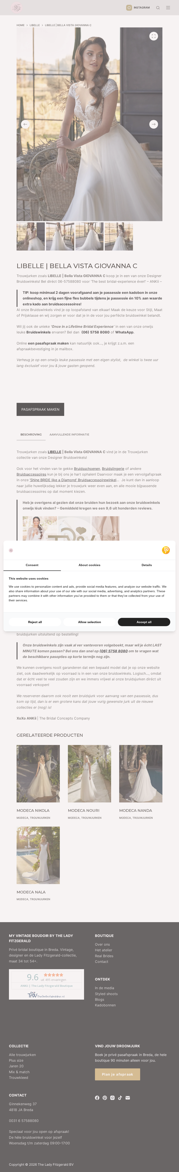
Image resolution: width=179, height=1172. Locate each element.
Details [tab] (147, 565)
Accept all (144, 622)
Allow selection (89, 622)
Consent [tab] (32, 565)
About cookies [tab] (89, 565)
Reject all (35, 622)
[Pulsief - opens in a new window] (166, 550)
